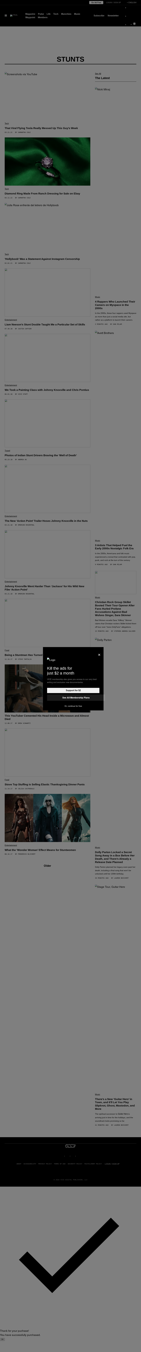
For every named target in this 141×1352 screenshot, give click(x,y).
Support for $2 (73, 690)
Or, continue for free (73, 706)
